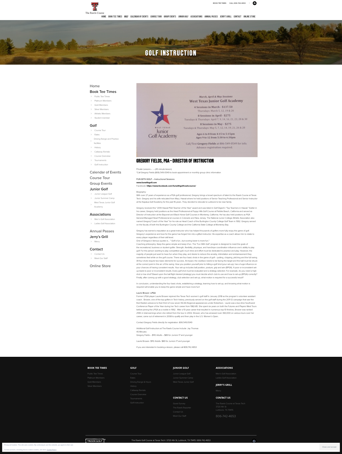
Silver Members (101, 109)
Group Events (101, 183)
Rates (97, 134)
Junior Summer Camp (104, 198)
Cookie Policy (52, 450)
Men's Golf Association (226, 373)
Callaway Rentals (102, 151)
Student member (102, 117)
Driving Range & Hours (140, 381)
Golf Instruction (101, 164)
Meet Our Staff (101, 258)
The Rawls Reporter (182, 407)
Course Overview (102, 156)
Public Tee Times (102, 96)
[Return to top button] (338, 353)
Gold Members (101, 105)
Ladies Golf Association (104, 223)
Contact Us (99, 254)
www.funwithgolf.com (146, 182)
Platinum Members (102, 100)
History (97, 147)
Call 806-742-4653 (237, 3)
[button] (115, 16)
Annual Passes (102, 231)
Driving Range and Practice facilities (106, 141)
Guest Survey (179, 403)
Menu (97, 241)
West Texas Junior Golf (183, 381)
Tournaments (100, 160)
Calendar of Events (105, 172)
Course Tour (100, 130)
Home (95, 86)
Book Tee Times (219, 3)
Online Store (100, 265)
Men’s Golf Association (104, 219)
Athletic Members (102, 113)
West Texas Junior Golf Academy (104, 204)
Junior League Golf (103, 193)
